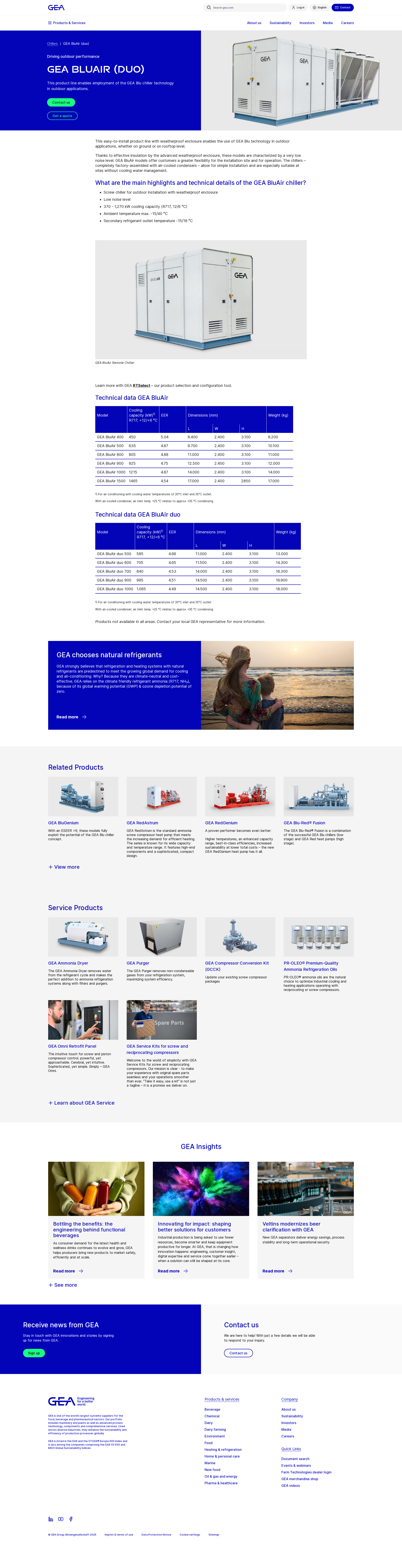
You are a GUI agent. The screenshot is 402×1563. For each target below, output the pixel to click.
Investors (288, 1423)
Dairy (209, 1423)
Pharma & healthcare (221, 1483)
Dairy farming (215, 1429)
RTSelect (141, 385)
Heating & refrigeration (223, 1449)
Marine (210, 1463)
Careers (287, 1436)
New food (212, 1470)
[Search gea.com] (208, 7)
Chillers (52, 43)
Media (286, 1429)
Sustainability (292, 1416)
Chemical (212, 1416)
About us (288, 1409)
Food (209, 1443)
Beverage (212, 1409)
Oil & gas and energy (221, 1476)
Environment (215, 1436)
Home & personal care (222, 1456)
